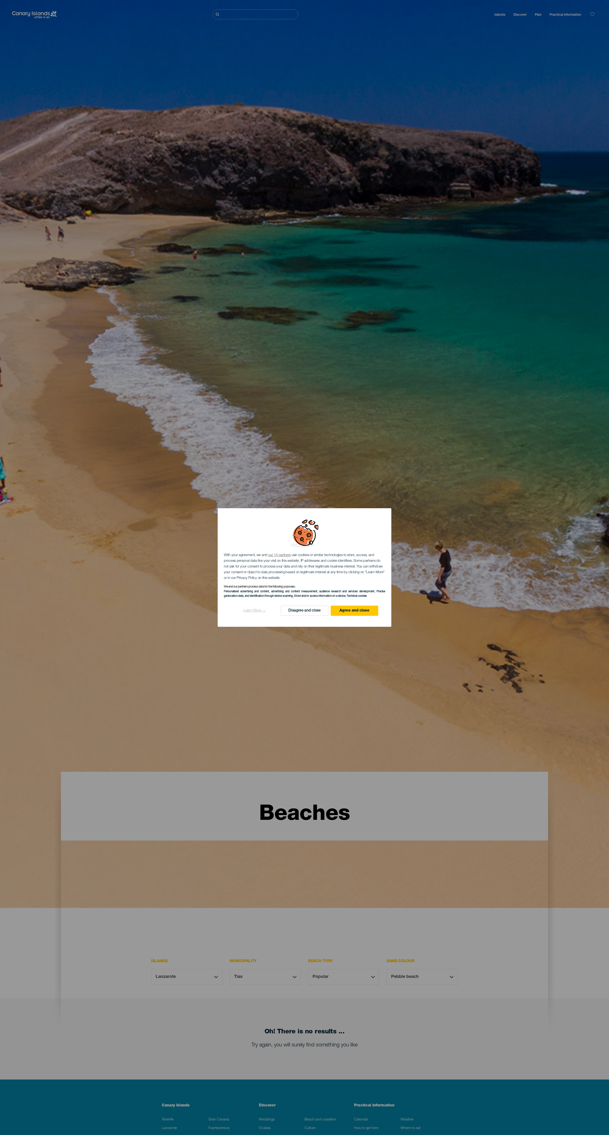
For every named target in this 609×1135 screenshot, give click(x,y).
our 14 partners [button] (279, 555)
